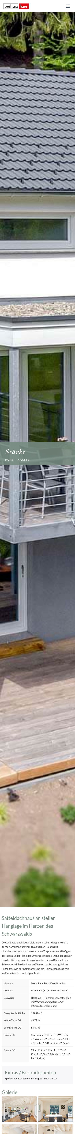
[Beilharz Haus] (16, 6)
